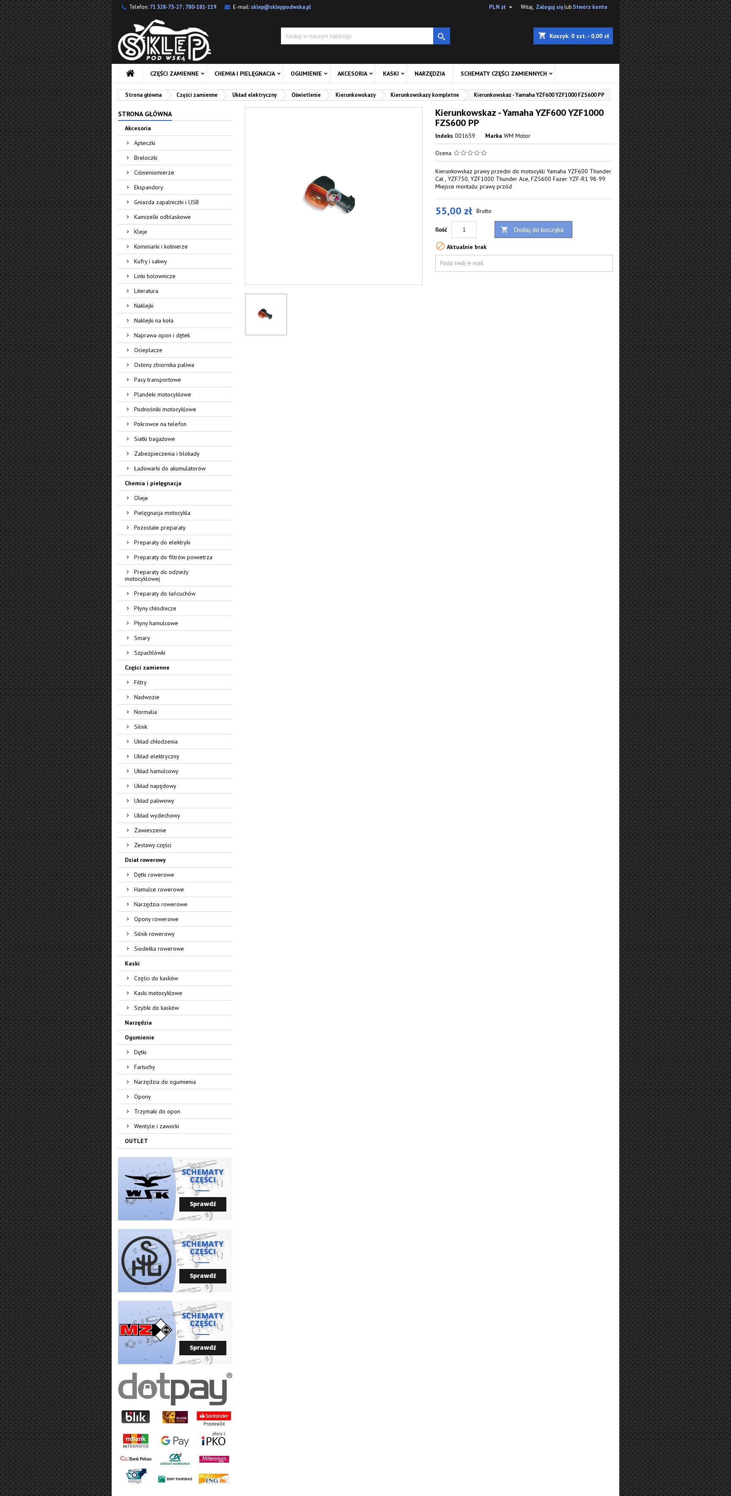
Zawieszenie (150, 830)
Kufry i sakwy (150, 261)
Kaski (391, 73)
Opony (142, 1096)
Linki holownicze (155, 276)
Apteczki (144, 143)
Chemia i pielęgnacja (244, 73)
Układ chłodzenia (156, 741)
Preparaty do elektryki (162, 542)
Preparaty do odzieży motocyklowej (157, 575)
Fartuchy (144, 1067)
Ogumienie (306, 73)
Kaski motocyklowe (158, 993)
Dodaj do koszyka (532, 229)
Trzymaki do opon (157, 1111)
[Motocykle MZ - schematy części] (175, 1332)
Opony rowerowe (156, 919)
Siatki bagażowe (154, 439)
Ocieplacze (148, 350)
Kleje (140, 231)
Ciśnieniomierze (154, 172)
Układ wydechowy (157, 815)
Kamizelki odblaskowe (162, 217)
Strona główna (145, 113)
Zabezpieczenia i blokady (167, 453)
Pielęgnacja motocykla (162, 513)
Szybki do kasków (156, 1008)
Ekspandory (148, 187)
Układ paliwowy (154, 800)
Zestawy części (152, 845)
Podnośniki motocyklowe (165, 409)
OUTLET (136, 1141)
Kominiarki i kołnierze (161, 246)
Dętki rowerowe (154, 874)
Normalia (145, 712)
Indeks (444, 135)
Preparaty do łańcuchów (164, 593)
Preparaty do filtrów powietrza (173, 557)
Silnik (140, 726)
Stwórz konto (590, 7)
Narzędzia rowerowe (160, 904)
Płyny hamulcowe (156, 623)
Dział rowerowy (145, 860)
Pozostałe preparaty (160, 527)
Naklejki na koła (153, 320)
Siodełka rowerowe (159, 948)
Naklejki (144, 305)
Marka (493, 135)
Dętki (140, 1052)
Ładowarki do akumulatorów (170, 468)
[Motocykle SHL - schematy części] (175, 1260)
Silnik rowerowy (154, 934)
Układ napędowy (155, 786)
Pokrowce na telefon (160, 424)
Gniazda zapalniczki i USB (166, 202)
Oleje (141, 498)
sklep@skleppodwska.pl (281, 7)
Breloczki (145, 157)
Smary (142, 638)
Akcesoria (352, 73)
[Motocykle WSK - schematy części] (175, 1188)
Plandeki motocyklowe (162, 394)
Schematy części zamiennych (504, 73)
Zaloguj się (549, 7)
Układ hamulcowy (156, 771)
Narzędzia (430, 73)
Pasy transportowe (157, 379)
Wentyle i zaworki (156, 1126)
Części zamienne (174, 73)
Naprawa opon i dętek (162, 335)
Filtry (140, 682)
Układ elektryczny (156, 756)
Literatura (146, 291)
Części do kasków (156, 978)
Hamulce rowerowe (159, 889)
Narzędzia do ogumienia (165, 1082)
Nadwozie (146, 697)
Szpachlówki (149, 652)
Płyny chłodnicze (155, 608)
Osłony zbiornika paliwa (164, 365)
